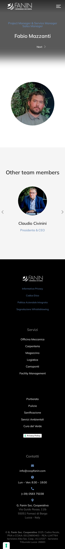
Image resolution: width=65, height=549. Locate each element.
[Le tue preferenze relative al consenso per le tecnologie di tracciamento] (6, 545)
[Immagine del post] (32, 200)
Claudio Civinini (32, 223)
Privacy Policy (33, 435)
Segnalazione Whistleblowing (32, 309)
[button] (58, 6)
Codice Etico (32, 295)
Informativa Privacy (32, 288)
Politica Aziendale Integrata (33, 302)
